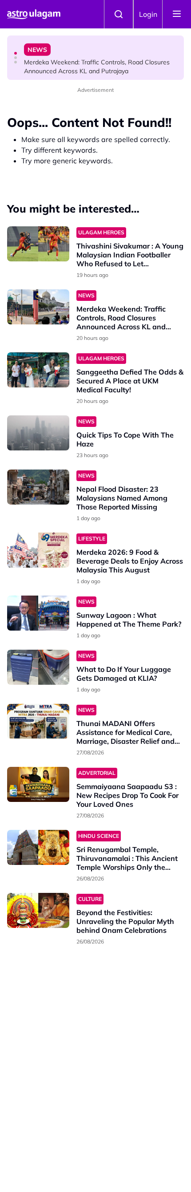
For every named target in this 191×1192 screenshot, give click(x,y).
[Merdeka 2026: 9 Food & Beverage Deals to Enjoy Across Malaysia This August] (38, 550)
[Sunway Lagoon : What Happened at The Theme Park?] (38, 613)
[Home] (33, 14)
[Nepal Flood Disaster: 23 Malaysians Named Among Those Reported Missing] (38, 487)
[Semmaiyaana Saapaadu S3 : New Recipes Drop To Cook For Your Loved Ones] (38, 784)
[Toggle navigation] (177, 14)
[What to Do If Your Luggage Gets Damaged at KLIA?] (38, 667)
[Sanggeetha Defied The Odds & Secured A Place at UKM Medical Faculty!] (38, 369)
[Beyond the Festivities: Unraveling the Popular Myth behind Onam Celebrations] (38, 910)
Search (118, 14)
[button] (15, 53)
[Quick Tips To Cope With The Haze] (38, 432)
